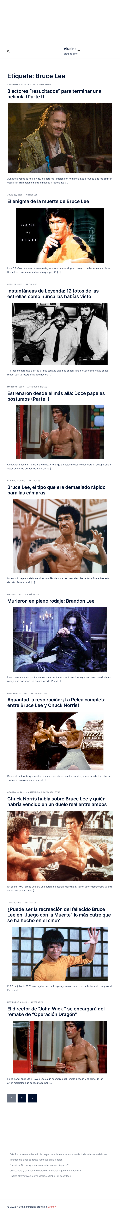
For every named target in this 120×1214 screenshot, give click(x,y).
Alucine (70, 49)
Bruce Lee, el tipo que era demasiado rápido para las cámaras (56, 490)
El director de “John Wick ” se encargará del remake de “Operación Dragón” (56, 1011)
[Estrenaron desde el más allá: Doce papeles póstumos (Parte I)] (60, 432)
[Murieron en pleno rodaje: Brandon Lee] (60, 639)
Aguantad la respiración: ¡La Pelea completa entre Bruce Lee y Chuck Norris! (56, 702)
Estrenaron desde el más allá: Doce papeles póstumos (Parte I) (56, 396)
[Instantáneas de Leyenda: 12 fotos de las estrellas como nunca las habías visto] (60, 333)
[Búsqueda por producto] (8, 51)
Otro (48, 84)
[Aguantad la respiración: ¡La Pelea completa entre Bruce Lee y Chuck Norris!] (60, 740)
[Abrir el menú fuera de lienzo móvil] (79, 51)
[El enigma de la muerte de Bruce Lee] (60, 234)
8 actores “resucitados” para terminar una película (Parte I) (54, 94)
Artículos (38, 84)
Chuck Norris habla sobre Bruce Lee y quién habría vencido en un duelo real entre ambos (57, 801)
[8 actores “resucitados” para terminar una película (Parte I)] (60, 137)
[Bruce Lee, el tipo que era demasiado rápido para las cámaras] (60, 535)
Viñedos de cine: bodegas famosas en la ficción (36, 1159)
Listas (43, 387)
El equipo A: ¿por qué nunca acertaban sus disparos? (39, 1165)
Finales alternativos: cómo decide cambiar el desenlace (40, 1175)
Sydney (52, 1206)
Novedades (47, 792)
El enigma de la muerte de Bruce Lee (48, 201)
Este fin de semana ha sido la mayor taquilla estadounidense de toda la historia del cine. (59, 1154)
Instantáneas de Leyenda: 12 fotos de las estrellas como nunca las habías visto (53, 293)
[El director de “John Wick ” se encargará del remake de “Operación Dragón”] (60, 1046)
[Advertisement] (60, 21)
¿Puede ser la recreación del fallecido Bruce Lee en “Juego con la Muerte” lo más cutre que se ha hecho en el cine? (59, 914)
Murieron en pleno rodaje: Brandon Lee (51, 601)
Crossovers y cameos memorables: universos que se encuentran (45, 1170)
